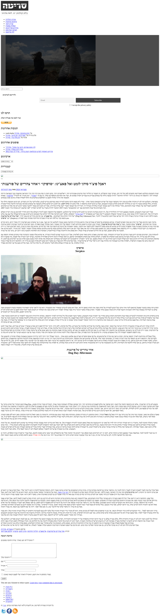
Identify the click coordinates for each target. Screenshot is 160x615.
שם (3, 561)
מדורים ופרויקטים (12, 28)
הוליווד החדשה (32, 531)
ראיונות (8, 597)
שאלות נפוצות (11, 26)
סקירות (3, 529)
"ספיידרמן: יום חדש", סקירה (16, 135)
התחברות (9, 601)
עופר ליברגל (7, 189)
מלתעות (10, 196)
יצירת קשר (9, 24)
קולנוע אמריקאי (6, 531)
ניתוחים (8, 595)
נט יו (4, 605)
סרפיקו (15, 531)
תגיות (8, 591)
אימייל (4, 566)
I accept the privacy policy (81, 105)
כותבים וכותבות (11, 22)
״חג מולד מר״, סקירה (13, 137)
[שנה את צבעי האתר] (2, 178)
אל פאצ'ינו (42, 531)
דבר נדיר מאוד (63, 492)
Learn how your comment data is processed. (46, 583)
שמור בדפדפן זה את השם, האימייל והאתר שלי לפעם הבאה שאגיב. (27, 574)
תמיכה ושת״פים (11, 30)
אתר (2, 570)
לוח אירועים (10, 32)
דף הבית (9, 587)
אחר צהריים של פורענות (56, 531)
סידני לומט (22, 531)
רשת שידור (79, 214)
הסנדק (34, 196)
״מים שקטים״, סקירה (22, 133)
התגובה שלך (6, 557)
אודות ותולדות (11, 19)
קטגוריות (9, 589)
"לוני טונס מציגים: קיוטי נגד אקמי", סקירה (20, 147)
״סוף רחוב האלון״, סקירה (14, 149)
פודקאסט (9, 599)
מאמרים (10, 529)
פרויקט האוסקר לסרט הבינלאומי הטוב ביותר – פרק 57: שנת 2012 (29, 151)
